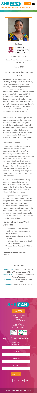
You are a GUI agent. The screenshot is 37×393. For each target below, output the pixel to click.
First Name (16, 344)
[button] (9, 380)
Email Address (16, 358)
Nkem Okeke (8, 274)
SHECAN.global (25, 390)
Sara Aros (8, 284)
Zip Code (16, 365)
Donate (27, 4)
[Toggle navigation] (33, 3)
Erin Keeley (7, 279)
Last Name (16, 351)
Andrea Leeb (8, 269)
